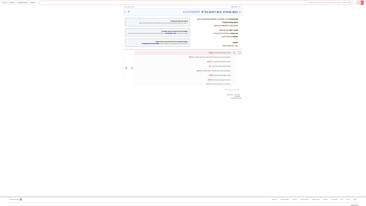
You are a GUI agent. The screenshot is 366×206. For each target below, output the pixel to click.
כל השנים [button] (211, 53)
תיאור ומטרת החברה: (230, 22)
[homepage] (360, 2)
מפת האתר (334, 199)
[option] (185, 53)
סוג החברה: (233, 33)
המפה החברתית (285, 199)
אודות (354, 199)
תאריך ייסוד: (233, 30)
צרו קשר (325, 199)
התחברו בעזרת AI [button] (22, 3)
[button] (195, 3)
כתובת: (235, 42)
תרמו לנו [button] (12, 3)
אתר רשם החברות (170, 33)
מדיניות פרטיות (304, 199)
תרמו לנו (295, 199)
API (342, 199)
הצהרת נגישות (354, 205)
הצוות (348, 199)
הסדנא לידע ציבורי (14, 199)
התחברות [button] (4, 3)
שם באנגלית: (233, 19)
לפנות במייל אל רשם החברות (150, 44)
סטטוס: (235, 36)
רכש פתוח (274, 199)
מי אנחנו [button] (33, 3)
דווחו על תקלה (315, 199)
